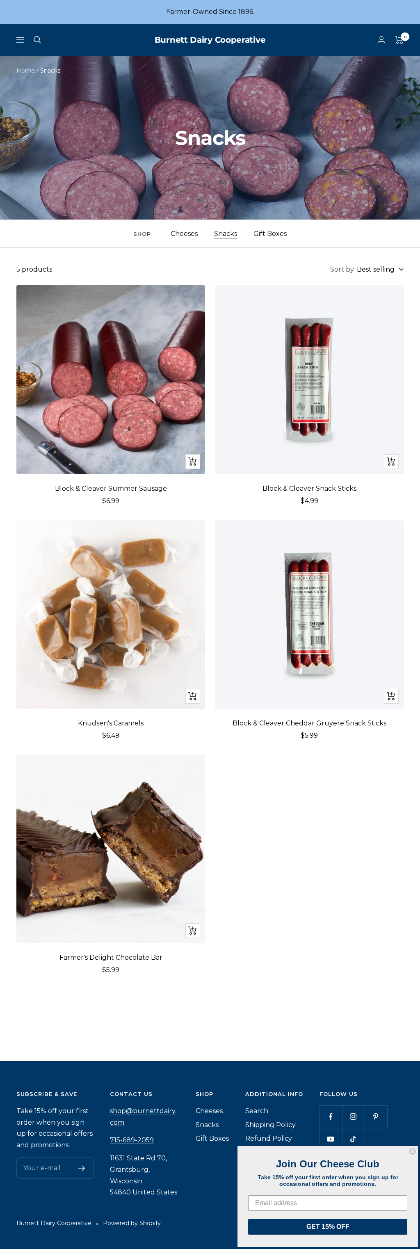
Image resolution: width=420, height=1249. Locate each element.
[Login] (381, 39)
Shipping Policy (270, 1125)
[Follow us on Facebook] (331, 1116)
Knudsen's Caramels (111, 723)
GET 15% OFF (327, 1226)
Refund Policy (268, 1138)
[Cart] (399, 40)
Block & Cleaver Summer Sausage (111, 488)
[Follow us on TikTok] (353, 1139)
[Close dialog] (413, 1151)
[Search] (37, 39)
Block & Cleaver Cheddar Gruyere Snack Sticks (309, 723)
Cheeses (184, 234)
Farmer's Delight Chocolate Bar (110, 957)
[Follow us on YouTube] (331, 1139)
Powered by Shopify (132, 1223)
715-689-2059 (132, 1140)
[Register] (81, 1168)
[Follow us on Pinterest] (376, 1116)
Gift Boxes (270, 234)
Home (25, 70)
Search (256, 1111)
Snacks (225, 234)
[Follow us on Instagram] (353, 1116)
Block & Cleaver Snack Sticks (309, 488)
